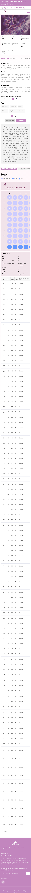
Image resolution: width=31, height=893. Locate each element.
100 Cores (5, 107)
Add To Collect (25, 58)
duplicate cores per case (17, 111)
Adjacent (4, 111)
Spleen (20, 107)
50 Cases (13, 107)
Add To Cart (10, 120)
